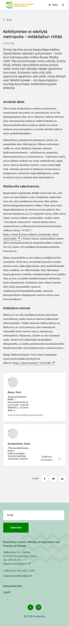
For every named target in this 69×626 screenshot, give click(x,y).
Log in (6, 592)
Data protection (12, 586)
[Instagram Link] (38, 607)
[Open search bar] (63, 5)
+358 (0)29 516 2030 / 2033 (19, 571)
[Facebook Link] (30, 607)
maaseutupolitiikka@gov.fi (17, 576)
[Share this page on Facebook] (44, 478)
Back (9, 20)
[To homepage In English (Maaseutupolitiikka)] (20, 5)
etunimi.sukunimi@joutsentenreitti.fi (25, 415)
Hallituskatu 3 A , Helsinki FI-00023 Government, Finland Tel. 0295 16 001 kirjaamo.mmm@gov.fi (20, 558)
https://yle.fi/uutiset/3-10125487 (34, 363)
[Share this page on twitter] (53, 478)
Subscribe (16, 527)
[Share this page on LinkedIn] (62, 478)
